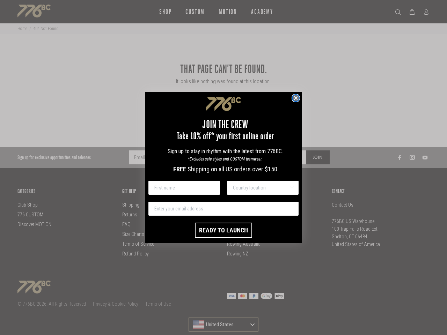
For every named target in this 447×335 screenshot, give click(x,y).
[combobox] (260, 187)
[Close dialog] (295, 98)
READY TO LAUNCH (223, 230)
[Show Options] (291, 187)
